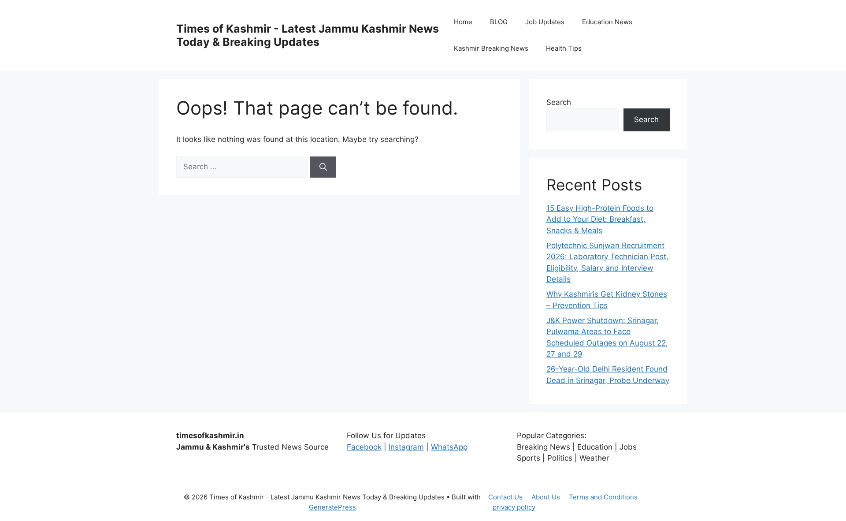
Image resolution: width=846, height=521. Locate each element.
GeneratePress (332, 507)
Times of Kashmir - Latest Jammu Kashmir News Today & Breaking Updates (307, 35)
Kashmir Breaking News (491, 48)
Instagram (406, 447)
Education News (607, 22)
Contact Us (505, 497)
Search (558, 102)
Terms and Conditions (603, 497)
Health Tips (564, 48)
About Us (545, 497)
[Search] (323, 167)
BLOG (499, 22)
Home (463, 22)
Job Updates (544, 22)
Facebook (364, 447)
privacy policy (514, 507)
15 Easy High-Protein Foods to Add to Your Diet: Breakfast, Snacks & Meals (599, 219)
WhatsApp (449, 447)
